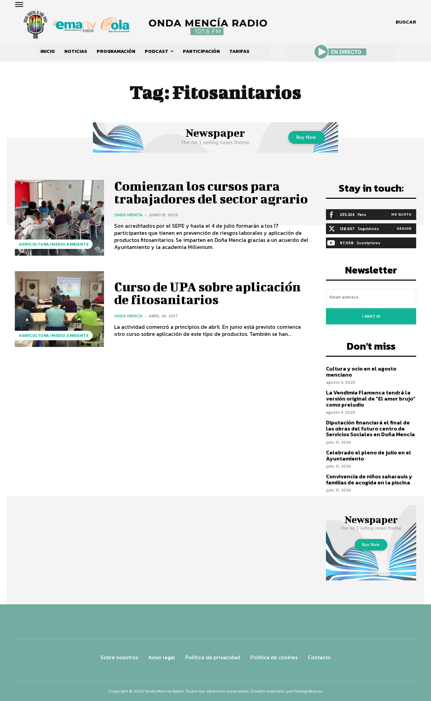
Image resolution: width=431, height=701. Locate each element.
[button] (406, 22)
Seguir (404, 228)
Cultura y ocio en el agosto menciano (361, 371)
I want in (371, 316)
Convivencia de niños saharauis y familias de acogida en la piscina (369, 479)
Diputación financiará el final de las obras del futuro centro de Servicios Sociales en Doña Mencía (370, 428)
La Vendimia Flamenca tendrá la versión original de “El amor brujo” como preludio (371, 398)
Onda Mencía (128, 215)
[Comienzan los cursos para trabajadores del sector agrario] (59, 218)
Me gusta (401, 214)
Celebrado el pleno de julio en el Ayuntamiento (368, 455)
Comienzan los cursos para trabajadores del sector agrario (211, 192)
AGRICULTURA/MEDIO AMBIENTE (54, 244)
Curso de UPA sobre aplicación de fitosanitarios (207, 293)
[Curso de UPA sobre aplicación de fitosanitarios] (59, 309)
